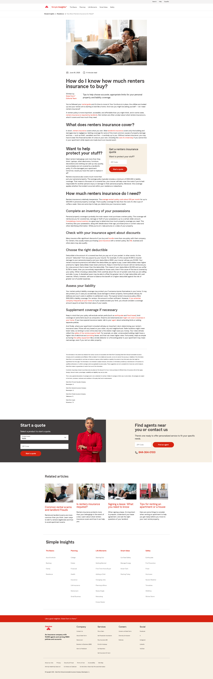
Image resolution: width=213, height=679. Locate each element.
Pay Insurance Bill (102, 640)
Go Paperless (101, 648)
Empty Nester (100, 602)
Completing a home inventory (77, 221)
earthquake (119, 315)
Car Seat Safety (126, 557)
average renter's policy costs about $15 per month (121, 199)
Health (73, 574)
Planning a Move (101, 585)
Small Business (76, 596)
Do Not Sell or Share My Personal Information (92, 666)
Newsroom (80, 640)
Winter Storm (150, 596)
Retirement (74, 591)
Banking (48, 563)
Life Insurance (75, 585)
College (73, 557)
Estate (73, 563)
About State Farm (82, 635)
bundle (111, 238)
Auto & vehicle (50, 557)
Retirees (121, 640)
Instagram (143, 640)
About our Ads (49, 662)
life (131, 241)
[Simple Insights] (59, 8)
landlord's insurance (115, 131)
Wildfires (149, 591)
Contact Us (80, 631)
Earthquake (149, 557)
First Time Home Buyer (103, 569)
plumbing (90, 335)
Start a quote (118, 169)
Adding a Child (100, 574)
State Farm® (71, 97)
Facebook (142, 631)
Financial (74, 569)
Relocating (99, 596)
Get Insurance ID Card (104, 653)
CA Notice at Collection (70, 666)
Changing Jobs (101, 580)
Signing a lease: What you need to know (120, 505)
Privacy (59, 662)
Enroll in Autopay (102, 644)
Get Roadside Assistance (105, 635)
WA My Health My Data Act (52, 666)
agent (114, 320)
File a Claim (101, 631)
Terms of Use (81, 662)
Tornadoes (149, 585)
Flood (147, 569)
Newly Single (100, 591)
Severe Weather (151, 580)
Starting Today (125, 574)
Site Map (100, 662)
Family (48, 569)
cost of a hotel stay (126, 138)
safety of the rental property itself (87, 333)
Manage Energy (126, 563)
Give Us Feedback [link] (82, 648)
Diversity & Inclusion (124, 635)
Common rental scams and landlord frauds (58, 508)
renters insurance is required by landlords (82, 115)
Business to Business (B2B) (84, 644)
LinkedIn (142, 644)
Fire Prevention (151, 563)
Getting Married (101, 563)
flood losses (131, 315)
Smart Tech (124, 569)
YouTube (142, 648)
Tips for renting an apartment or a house (152, 505)
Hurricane (149, 574)
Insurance (74, 580)
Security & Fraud (69, 662)
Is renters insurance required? (88, 505)
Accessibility (91, 662)
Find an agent (163, 445)
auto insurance (104, 241)
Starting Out (100, 557)
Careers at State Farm (125, 631)
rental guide (86, 104)
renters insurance (79, 131)
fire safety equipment (82, 338)
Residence (49, 574)
